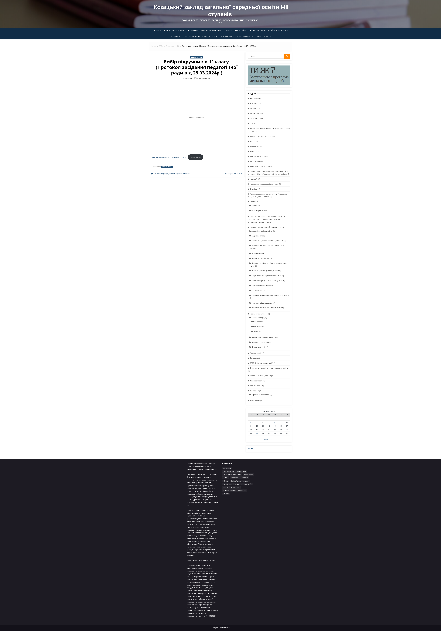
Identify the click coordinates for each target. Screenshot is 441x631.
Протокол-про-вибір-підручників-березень (169, 157)
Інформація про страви (261, 395)
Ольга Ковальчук (204, 78)
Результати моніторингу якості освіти (266, 276)
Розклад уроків (255, 353)
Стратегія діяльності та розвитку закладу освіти (269, 368)
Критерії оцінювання (258, 156)
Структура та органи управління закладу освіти (270, 295)
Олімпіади (253, 189)
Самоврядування (263, 36)
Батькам (253, 108)
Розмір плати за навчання (262, 285)
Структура (235, 487)
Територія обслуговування (262, 303)
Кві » (272, 439)
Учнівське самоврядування (260, 376)
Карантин (235, 478)
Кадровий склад (258, 236)
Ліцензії (254, 206)
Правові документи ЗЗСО (212, 30)
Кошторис (254, 151)
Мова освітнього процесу (260, 166)
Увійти (250, 449)
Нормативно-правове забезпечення (264, 184)
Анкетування (255, 98)
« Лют (266, 439)
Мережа (245, 478)
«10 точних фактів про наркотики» (201, 560)
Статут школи (257, 290)
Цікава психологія (259, 347)
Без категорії (197, 57)
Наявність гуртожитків (260, 258)
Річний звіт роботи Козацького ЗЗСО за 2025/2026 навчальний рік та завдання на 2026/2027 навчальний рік (202, 466)
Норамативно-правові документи (237, 36)
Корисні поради (258, 318)
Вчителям (257, 326)
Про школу (192, 30)
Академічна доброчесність (262, 231)
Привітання (227, 484)
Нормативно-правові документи (264, 337)
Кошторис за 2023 (232, 173)
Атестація (253, 103)
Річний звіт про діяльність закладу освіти (268, 280)
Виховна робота (209, 36)
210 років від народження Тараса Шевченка (171, 173)
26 (257, 433)
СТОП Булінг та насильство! (261, 363)
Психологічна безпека (260, 342)
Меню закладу (255, 161)
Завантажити (195, 157)
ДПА (251, 123)
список (226, 494)
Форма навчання (192, 36)
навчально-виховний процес (234, 490)
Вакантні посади (256, 118)
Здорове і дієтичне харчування (262, 136)
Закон (225, 478)
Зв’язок (229, 30)
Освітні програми (258, 210)
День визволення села (232, 474)
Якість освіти (255, 401)
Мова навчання (258, 253)
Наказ (225, 481)
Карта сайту (240, 30)
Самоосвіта (254, 358)
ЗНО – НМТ (254, 141)
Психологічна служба (173, 30)
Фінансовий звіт (256, 381)
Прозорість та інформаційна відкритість (267, 30)
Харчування (175, 36)
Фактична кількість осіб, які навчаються (267, 308)
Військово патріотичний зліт (234, 471)
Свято (225, 487)
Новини (157, 30)
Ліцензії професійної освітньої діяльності (268, 241)
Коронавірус (254, 146)
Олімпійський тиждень (240, 481)
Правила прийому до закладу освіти (266, 271)
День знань (248, 474)
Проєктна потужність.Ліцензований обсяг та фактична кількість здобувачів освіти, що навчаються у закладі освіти (266, 219)
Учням (255, 331)
